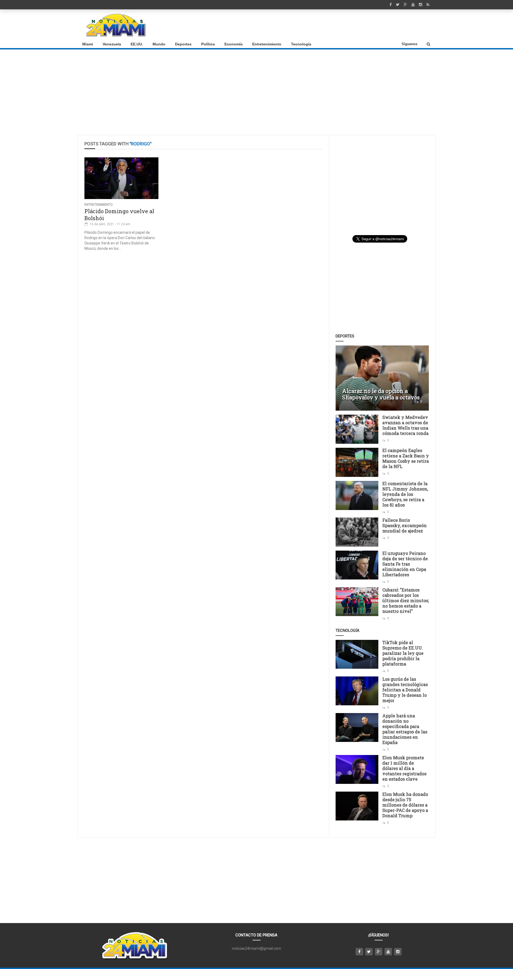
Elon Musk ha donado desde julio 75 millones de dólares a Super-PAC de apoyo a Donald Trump (405, 804)
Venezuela (112, 44)
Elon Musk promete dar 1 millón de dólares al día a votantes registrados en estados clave (404, 768)
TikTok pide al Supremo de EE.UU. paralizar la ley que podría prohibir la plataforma (402, 653)
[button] (428, 44)
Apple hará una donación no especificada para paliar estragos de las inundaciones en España (404, 729)
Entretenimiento (266, 44)
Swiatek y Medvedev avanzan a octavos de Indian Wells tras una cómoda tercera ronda (405, 425)
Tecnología (301, 44)
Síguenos (409, 44)
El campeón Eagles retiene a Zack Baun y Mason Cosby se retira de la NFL (405, 458)
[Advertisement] (334, 25)
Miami (87, 44)
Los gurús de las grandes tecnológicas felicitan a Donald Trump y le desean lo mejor (405, 689)
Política (208, 44)
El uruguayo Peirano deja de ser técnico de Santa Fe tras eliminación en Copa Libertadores (405, 563)
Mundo (159, 44)
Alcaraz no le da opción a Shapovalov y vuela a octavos (381, 394)
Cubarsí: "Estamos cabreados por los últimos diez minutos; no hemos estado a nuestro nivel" (405, 600)
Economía (233, 44)
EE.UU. (137, 44)
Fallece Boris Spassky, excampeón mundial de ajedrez (404, 525)
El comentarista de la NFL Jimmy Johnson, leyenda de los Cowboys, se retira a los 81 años (405, 494)
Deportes (183, 44)
